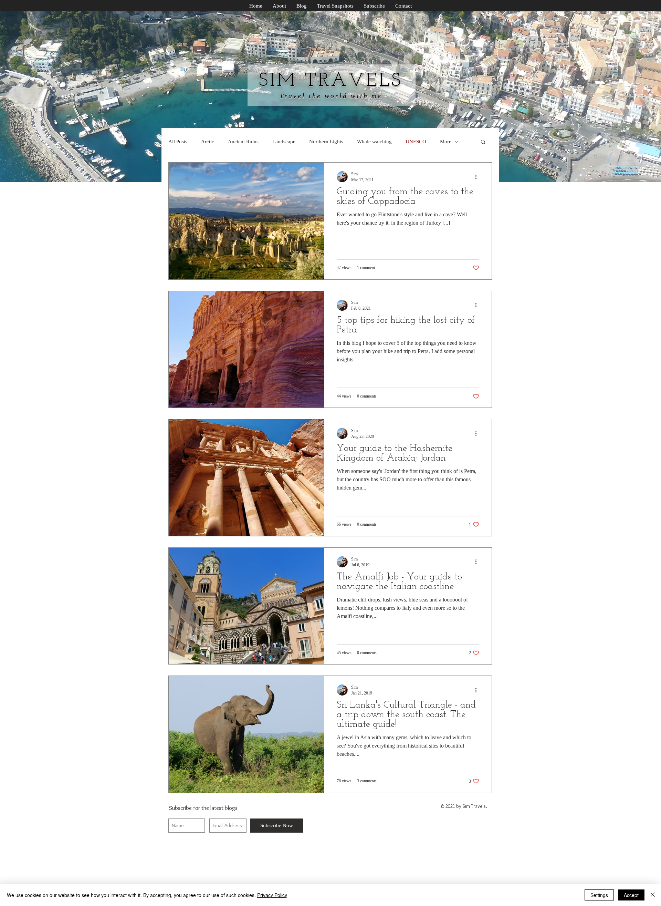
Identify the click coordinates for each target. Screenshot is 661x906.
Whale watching (374, 141)
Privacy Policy (272, 895)
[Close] (653, 894)
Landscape (283, 141)
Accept (631, 895)
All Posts (177, 141)
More (445, 141)
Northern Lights (326, 141)
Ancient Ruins (243, 141)
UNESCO (416, 141)
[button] (483, 142)
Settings (599, 895)
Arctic (207, 141)
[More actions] (478, 177)
